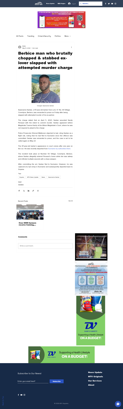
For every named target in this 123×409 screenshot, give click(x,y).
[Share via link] (33, 191)
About (91, 385)
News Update (95, 372)
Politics (58, 36)
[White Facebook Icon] (18, 395)
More (66, 36)
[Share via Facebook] (19, 191)
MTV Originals (95, 376)
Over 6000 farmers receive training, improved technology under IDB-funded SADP (30, 224)
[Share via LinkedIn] (28, 191)
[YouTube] (112, 4)
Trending (30, 36)
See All (71, 201)
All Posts (19, 36)
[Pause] (77, 258)
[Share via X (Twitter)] (24, 191)
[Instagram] (115, 4)
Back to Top (3, 400)
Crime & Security (44, 36)
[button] (61, 19)
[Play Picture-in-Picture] (101, 258)
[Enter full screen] (105, 258)
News (43, 177)
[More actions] (71, 47)
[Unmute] (81, 258)
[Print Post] (38, 191)
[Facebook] (106, 4)
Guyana (21, 177)
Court (19, 182)
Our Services (95, 381)
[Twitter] (109, 4)
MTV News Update (32, 177)
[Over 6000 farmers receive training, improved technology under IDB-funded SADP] (30, 212)
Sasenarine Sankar (53, 177)
